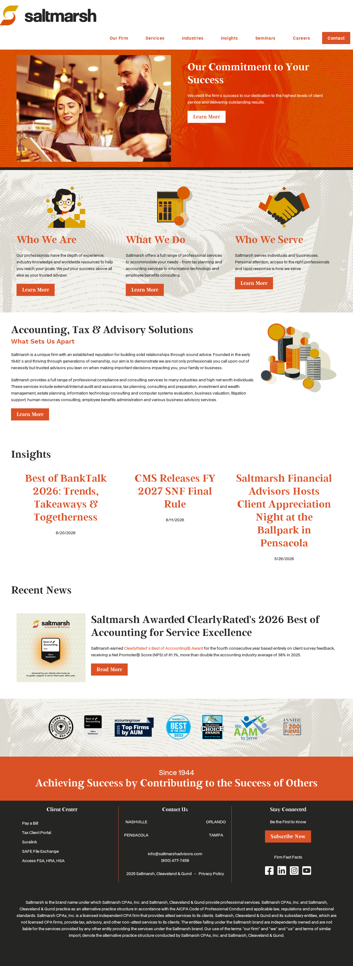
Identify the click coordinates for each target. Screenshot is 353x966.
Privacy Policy (211, 873)
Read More (109, 669)
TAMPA (216, 835)
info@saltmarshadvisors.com (175, 853)
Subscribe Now (288, 836)
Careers (301, 38)
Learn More (206, 117)
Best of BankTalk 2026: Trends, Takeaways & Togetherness (66, 498)
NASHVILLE (136, 821)
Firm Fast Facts (288, 857)
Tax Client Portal (36, 832)
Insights (229, 38)
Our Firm (119, 38)
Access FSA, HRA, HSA (43, 860)
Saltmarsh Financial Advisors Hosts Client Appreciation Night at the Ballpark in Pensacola (284, 511)
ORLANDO (216, 821)
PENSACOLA (136, 835)
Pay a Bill (30, 823)
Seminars (265, 38)
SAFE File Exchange (40, 851)
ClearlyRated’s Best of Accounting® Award (163, 648)
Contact (336, 38)
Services (155, 38)
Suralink (29, 841)
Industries (193, 38)
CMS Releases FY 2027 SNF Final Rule (175, 491)
